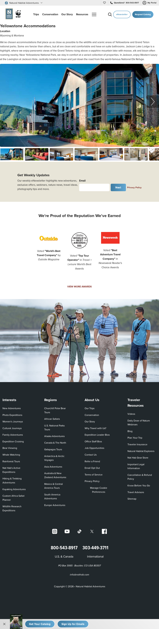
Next (118, 187)
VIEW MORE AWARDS (79, 286)
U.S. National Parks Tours (54, 427)
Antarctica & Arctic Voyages (54, 458)
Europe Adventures (54, 505)
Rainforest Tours (11, 461)
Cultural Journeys (12, 428)
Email (82, 180)
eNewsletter (122, 14)
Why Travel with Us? (95, 428)
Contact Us (91, 454)
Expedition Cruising (13, 441)
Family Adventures (12, 434)
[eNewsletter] (73, 624)
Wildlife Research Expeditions (11, 508)
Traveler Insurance (137, 444)
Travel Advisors (135, 492)
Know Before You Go (138, 485)
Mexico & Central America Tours (53, 486)
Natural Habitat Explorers (140, 451)
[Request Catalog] (40, 624)
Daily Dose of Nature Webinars (138, 422)
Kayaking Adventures (14, 489)
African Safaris (52, 419)
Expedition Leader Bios (97, 434)
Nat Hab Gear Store (137, 457)
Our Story (90, 421)
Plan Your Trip (134, 437)
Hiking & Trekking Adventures (12, 480)
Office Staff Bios (93, 441)
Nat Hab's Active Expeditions (11, 470)
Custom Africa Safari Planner (15, 497)
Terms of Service (93, 474)
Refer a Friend (92, 461)
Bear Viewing (9, 448)
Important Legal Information (135, 466)
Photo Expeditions (12, 415)
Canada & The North (55, 442)
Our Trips (89, 408)
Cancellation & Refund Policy (140, 477)
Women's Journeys (12, 421)
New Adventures (11, 408)
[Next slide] (153, 101)
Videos (131, 414)
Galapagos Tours (53, 449)
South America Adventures (52, 496)
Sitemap (131, 498)
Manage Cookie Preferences (98, 490)
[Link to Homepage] (12, 14)
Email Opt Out (92, 468)
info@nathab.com (79, 574)
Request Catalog (143, 14)
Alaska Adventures (54, 436)
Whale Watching (11, 454)
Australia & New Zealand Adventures (55, 475)
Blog (129, 431)
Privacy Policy (134, 187)
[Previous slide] (6, 101)
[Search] (110, 14)
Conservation (92, 415)
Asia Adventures (53, 466)
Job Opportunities (94, 448)
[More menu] (94, 14)
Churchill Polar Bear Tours (55, 410)
